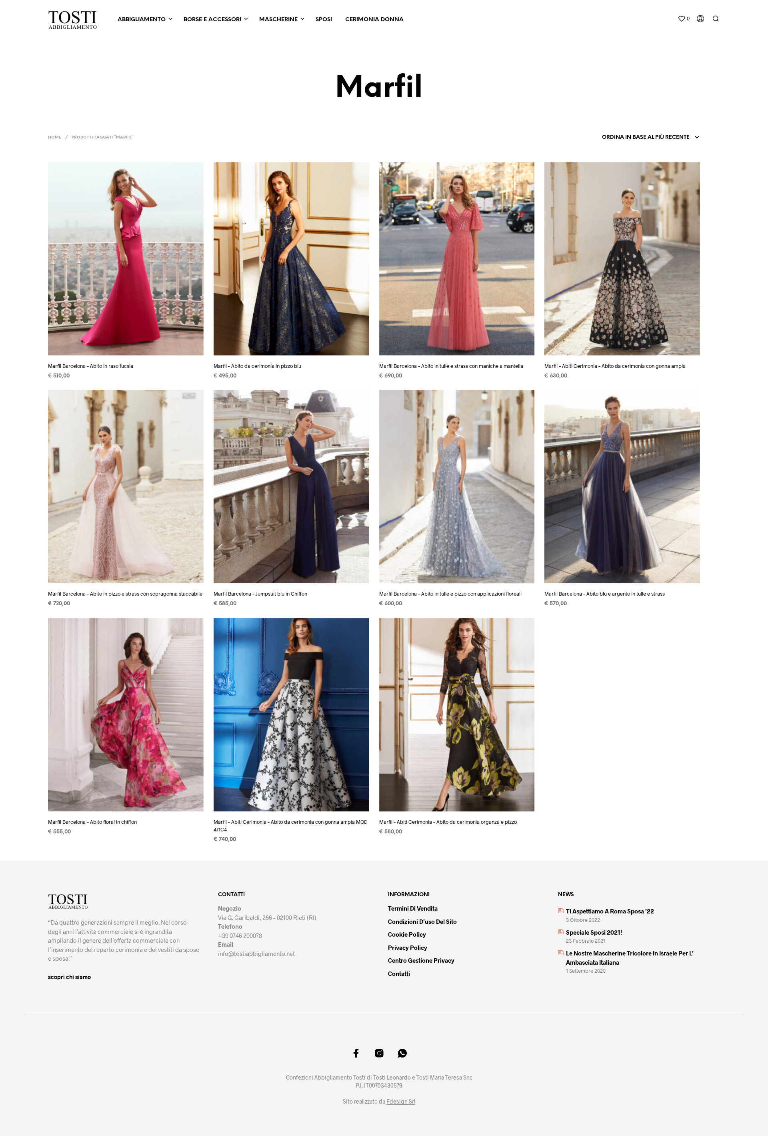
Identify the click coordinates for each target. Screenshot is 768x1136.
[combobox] (651, 137)
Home (54, 137)
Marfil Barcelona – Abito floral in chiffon (92, 822)
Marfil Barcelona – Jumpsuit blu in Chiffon (260, 593)
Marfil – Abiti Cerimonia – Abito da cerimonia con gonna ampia (615, 366)
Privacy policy (407, 947)
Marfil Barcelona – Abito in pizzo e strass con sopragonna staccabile (125, 593)
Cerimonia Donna (374, 20)
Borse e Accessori (212, 20)
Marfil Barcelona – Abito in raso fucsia (90, 366)
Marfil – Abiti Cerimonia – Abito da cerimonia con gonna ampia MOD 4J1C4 (291, 825)
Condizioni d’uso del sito (422, 921)
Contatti (399, 973)
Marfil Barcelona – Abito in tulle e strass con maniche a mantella (451, 366)
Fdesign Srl (400, 1101)
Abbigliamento (142, 20)
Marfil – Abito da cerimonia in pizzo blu (257, 366)
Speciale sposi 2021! (594, 932)
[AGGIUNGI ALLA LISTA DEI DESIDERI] (133, 344)
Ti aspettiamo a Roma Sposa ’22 (610, 911)
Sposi (324, 20)
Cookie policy (407, 934)
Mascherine (278, 20)
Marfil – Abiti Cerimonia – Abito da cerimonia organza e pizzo (448, 822)
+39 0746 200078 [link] (240, 935)
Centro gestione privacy (421, 960)
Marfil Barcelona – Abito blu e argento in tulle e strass (604, 593)
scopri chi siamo (69, 976)
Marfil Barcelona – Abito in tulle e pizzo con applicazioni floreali (450, 593)
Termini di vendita (413, 908)
